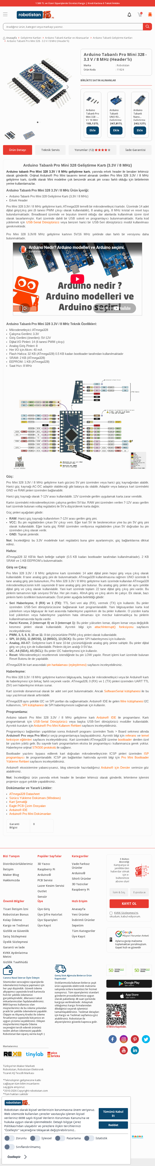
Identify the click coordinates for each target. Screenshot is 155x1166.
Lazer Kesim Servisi (51, 886)
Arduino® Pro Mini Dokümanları (30, 813)
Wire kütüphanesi (131, 701)
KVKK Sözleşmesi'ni (126, 913)
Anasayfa (11, 38)
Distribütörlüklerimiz (17, 864)
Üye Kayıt (44, 925)
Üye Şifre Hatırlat (50, 914)
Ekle (93, 130)
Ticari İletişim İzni (15, 909)
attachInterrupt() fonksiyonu (114, 627)
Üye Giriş (44, 909)
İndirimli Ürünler (83, 920)
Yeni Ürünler (80, 914)
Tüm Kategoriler (83, 931)
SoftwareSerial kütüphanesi (122, 691)
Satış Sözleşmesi (14, 936)
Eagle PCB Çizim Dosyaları (27, 806)
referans (130, 735)
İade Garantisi (136, 150)
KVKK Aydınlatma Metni (15, 954)
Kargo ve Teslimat (16, 925)
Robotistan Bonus (15, 914)
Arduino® (44, 875)
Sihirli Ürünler (81, 878)
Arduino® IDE (106, 717)
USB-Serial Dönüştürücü (42, 222)
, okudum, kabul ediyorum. (125, 914)
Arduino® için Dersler (115, 767)
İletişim (8, 869)
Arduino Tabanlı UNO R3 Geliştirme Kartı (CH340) (115, 115)
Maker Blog (11, 875)
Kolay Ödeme (12, 920)
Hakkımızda (11, 880)
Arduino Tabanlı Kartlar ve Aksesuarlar (67, 38)
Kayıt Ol (129, 903)
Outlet (42, 891)
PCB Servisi (45, 880)
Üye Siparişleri (48, 920)
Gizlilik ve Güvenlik (16, 931)
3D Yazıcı (44, 864)
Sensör (42, 897)
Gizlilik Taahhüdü (15, 962)
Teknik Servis (50, 150)
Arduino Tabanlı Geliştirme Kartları (112, 38)
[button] (37, 122)
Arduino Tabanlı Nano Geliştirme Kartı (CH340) (139, 115)
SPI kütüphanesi (33, 705)
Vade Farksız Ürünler (81, 866)
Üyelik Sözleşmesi (15, 942)
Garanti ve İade (14, 947)
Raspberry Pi (46, 869)
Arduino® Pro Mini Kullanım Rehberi (57, 725)
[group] (38, 83)
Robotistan (123, 65)
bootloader (125, 739)
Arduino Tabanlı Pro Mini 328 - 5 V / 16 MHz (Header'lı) (92, 115)
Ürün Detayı (17, 150)
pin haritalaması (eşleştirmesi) (67, 664)
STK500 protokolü (44, 747)
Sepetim (78, 925)
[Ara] (147, 26)
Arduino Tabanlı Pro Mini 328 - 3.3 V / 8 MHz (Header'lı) (38, 41)
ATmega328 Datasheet (24, 794)
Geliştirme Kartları (31, 38)
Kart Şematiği (18, 801)
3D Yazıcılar (80, 884)
